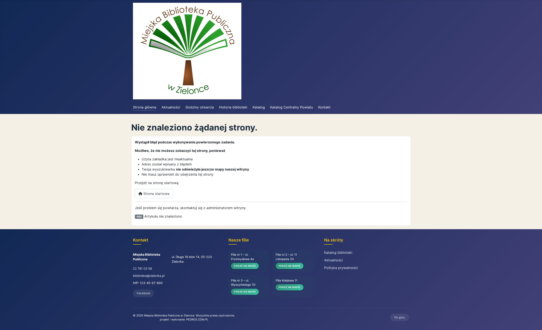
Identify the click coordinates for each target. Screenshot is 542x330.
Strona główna (144, 107)
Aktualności (171, 107)
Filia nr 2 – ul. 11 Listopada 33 (286, 257)
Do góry (399, 317)
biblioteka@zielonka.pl (149, 275)
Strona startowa (155, 193)
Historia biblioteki (233, 107)
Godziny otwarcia (199, 107)
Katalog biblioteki (338, 252)
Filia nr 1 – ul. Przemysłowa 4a (242, 257)
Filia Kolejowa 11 (286, 280)
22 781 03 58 (142, 268)
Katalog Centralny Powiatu (291, 107)
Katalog (259, 107)
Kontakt (324, 107)
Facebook (143, 293)
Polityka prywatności (341, 268)
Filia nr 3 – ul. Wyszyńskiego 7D (243, 282)
